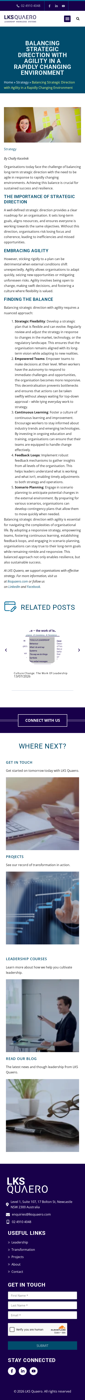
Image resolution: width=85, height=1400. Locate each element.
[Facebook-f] (49, 6)
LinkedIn (14, 587)
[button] (67, 19)
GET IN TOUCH (19, 762)
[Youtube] (63, 6)
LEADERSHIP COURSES (26, 958)
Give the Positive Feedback (32, 673)
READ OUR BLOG (21, 1058)
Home (8, 82)
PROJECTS (15, 856)
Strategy (22, 82)
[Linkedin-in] (56, 6)
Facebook (33, 587)
